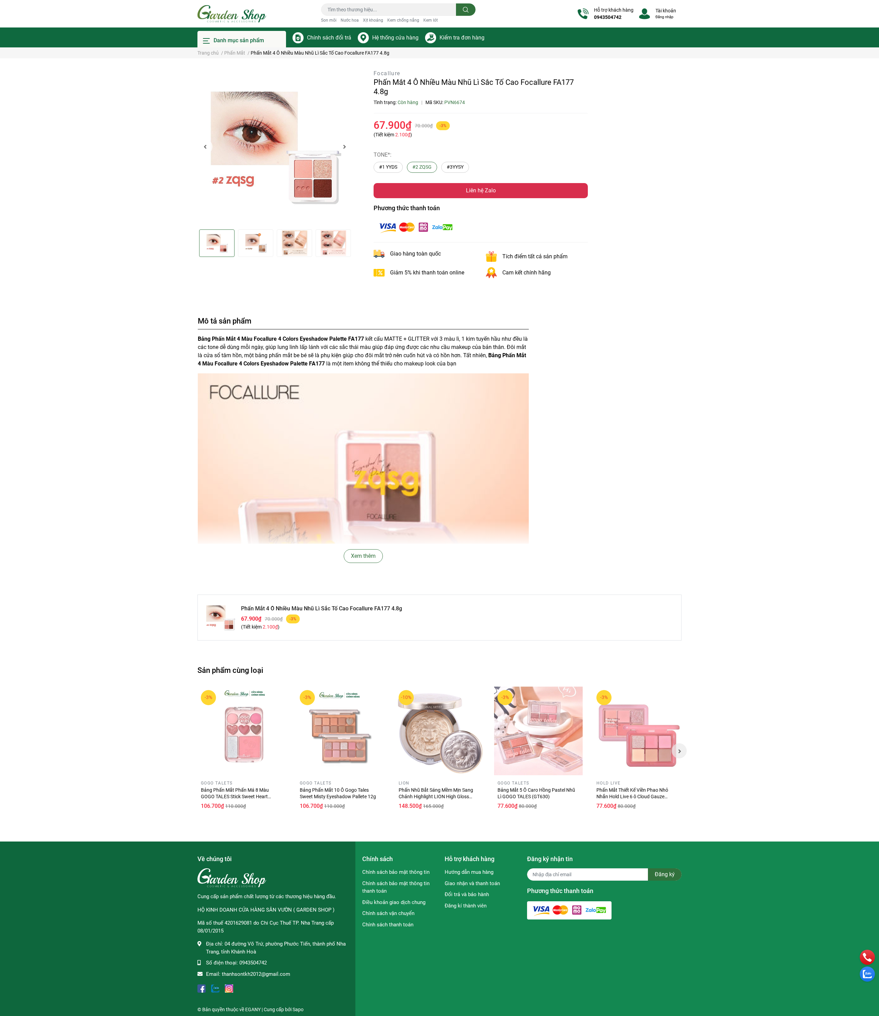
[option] (274, 146)
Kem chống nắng (403, 20)
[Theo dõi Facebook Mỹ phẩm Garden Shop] (201, 988)
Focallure (387, 73)
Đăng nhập (664, 17)
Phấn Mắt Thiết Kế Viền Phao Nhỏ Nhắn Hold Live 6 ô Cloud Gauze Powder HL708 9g (632, 796)
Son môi (328, 20)
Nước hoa (350, 20)
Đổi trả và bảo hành (467, 894)
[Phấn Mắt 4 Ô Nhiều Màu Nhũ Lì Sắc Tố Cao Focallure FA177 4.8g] (274, 146)
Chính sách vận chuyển (388, 913)
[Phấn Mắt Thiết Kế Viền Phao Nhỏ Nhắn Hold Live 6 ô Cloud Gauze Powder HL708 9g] (637, 731)
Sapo (298, 1009)
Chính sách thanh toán (387, 925)
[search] (466, 9)
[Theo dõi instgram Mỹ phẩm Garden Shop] (229, 988)
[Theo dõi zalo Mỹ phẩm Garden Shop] (215, 988)
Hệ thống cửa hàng (395, 37)
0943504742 (607, 17)
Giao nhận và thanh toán (472, 883)
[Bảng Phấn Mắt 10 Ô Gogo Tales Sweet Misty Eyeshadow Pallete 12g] (340, 731)
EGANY (253, 1009)
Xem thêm (363, 556)
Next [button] (344, 146)
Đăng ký (665, 874)
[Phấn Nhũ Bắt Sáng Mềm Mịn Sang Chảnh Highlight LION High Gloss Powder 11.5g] (439, 731)
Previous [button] (205, 146)
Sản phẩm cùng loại (230, 670)
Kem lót (430, 20)
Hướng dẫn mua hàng (469, 872)
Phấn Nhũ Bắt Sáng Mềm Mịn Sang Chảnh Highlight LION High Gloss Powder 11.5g (436, 796)
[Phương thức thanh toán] (416, 227)
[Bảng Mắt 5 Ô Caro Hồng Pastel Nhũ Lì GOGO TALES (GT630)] (538, 731)
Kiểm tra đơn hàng (462, 37)
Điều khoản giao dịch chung (393, 902)
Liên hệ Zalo (481, 190)
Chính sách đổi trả (329, 37)
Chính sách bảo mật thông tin (396, 872)
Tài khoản (665, 10)
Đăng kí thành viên (466, 906)
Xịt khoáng (373, 20)
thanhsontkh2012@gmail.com (256, 974)
